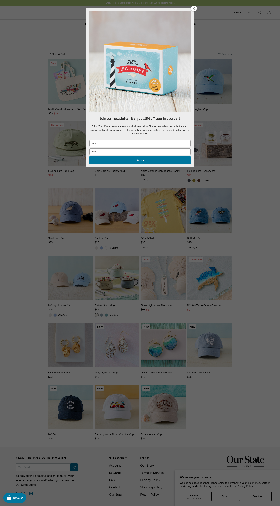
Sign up (140, 160)
